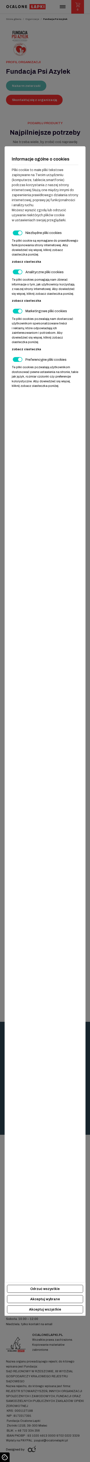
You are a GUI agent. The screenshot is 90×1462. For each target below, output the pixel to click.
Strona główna (13, 19)
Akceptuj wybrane (45, 1299)
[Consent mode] (5, 1457)
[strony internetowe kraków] (32, 1449)
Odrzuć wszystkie (45, 1289)
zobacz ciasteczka (26, 261)
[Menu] (63, 6)
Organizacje (32, 19)
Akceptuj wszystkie (45, 1309)
